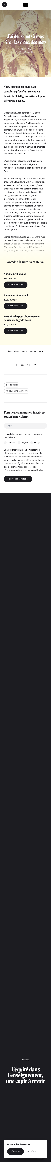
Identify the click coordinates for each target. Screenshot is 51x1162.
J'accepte (15, 1151)
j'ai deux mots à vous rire (17, 391)
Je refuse (31, 1151)
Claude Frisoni (27, 49)
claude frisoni (12, 385)
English (25, 442)
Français (37, 442)
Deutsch (11, 442)
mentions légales (35, 470)
